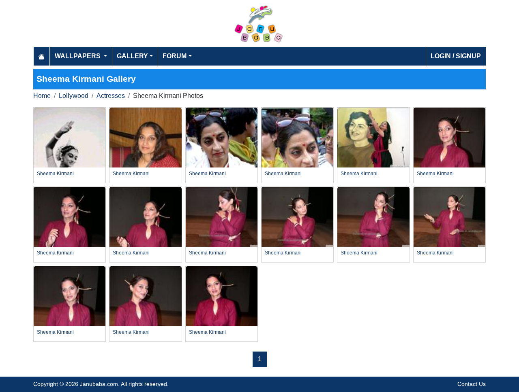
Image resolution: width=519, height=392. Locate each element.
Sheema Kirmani (55, 173)
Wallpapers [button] (78, 56)
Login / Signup (456, 56)
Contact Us (471, 384)
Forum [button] (175, 56)
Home (42, 95)
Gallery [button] (132, 56)
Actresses (111, 95)
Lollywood (73, 95)
